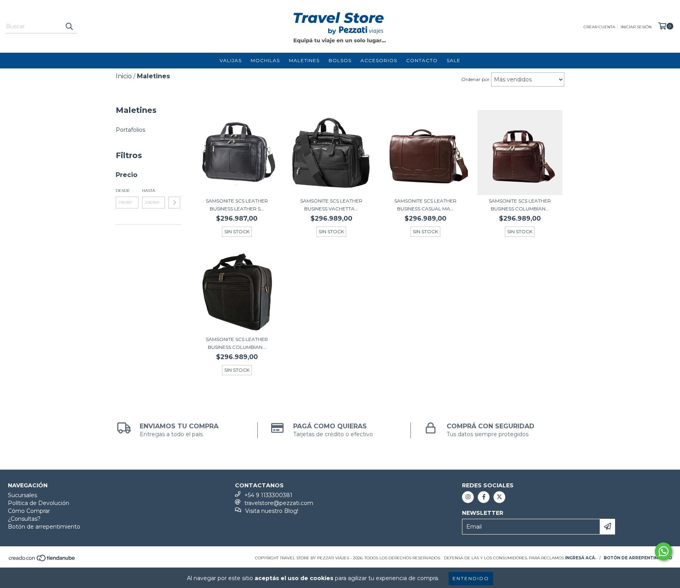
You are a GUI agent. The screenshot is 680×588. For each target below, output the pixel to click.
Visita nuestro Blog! (271, 510)
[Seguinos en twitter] (499, 497)
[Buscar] (69, 26)
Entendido (471, 578)
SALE (453, 60)
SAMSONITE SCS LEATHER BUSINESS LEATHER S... (237, 205)
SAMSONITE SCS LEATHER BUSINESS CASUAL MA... (425, 205)
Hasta (148, 190)
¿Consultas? (24, 518)
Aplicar (174, 202)
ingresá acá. (580, 557)
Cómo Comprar (29, 510)
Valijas (231, 60)
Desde (123, 190)
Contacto (422, 60)
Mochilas (265, 60)
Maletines (304, 60)
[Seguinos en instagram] (468, 497)
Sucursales (22, 495)
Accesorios (378, 60)
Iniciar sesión (636, 26)
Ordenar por (475, 79)
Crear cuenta (599, 26)
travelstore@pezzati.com (278, 503)
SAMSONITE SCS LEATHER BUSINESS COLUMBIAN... (520, 205)
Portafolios (130, 129)
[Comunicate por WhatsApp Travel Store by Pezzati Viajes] (663, 551)
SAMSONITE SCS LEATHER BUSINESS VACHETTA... (331, 205)
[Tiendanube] (42, 560)
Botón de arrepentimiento (44, 526)
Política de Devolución (38, 503)
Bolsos (340, 60)
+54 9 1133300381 (268, 495)
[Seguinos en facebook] (484, 497)
